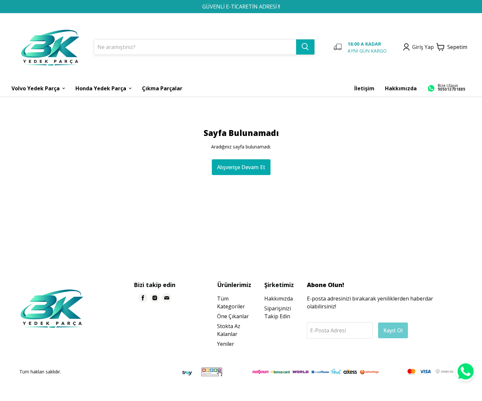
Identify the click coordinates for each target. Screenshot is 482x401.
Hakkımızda (278, 298)
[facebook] (143, 297)
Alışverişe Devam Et (241, 167)
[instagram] (154, 297)
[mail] (166, 297)
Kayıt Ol (393, 330)
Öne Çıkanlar (233, 316)
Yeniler (225, 343)
